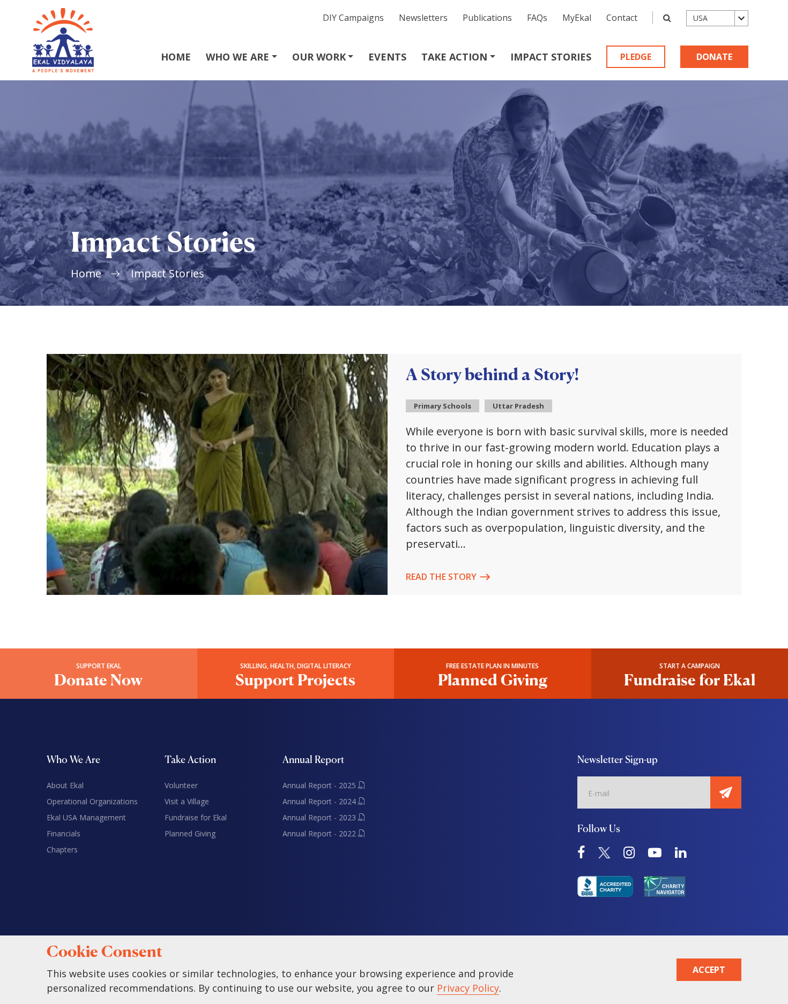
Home (176, 56)
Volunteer (181, 785)
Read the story (441, 577)
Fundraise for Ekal (196, 817)
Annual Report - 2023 (320, 817)
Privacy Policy (468, 988)
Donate (714, 57)
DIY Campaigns (353, 18)
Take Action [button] (454, 56)
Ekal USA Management (86, 817)
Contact (621, 18)
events (387, 56)
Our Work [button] (319, 56)
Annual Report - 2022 (320, 833)
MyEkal (576, 18)
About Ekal (65, 785)
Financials (63, 833)
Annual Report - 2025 (320, 785)
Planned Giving (190, 833)
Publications (487, 18)
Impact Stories (550, 56)
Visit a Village (187, 801)
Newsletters (423, 18)
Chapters (62, 849)
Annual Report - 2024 (320, 801)
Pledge (635, 57)
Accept (709, 970)
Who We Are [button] (237, 56)
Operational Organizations (92, 801)
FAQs (537, 18)
